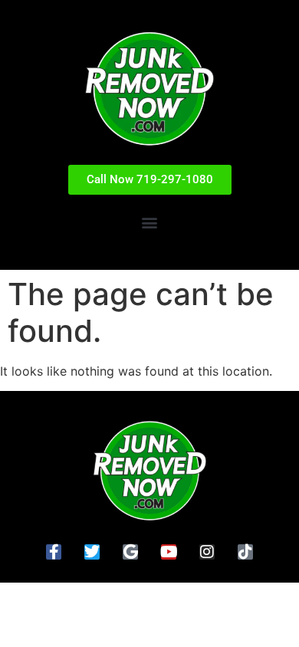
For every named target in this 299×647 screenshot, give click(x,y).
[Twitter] (92, 552)
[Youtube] (168, 552)
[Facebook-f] (53, 552)
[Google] (130, 552)
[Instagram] (207, 552)
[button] (150, 222)
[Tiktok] (245, 552)
